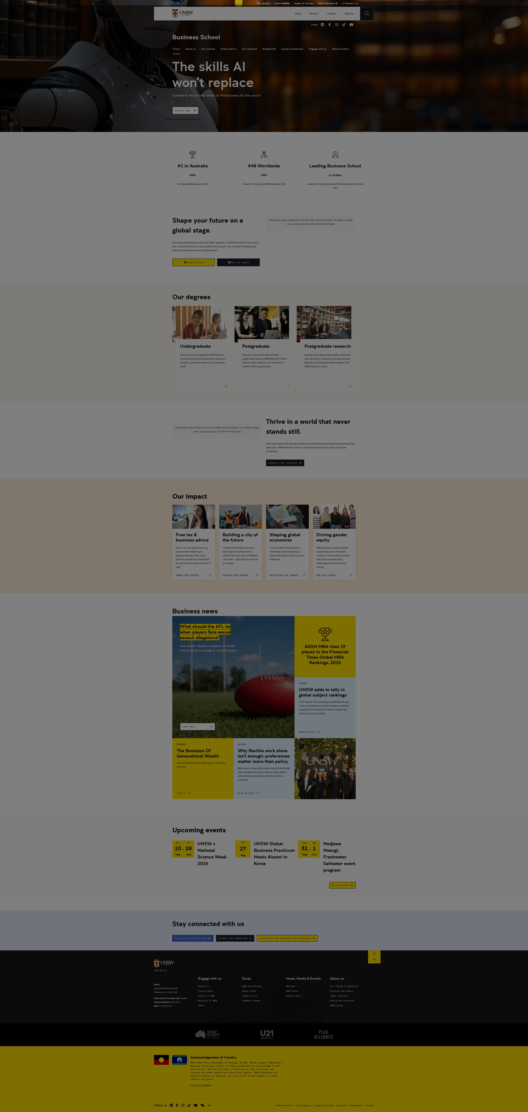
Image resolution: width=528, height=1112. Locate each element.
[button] (185, 110)
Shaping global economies (285, 537)
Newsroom (290, 986)
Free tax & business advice (192, 537)
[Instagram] (336, 24)
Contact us (203, 986)
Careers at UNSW (206, 995)
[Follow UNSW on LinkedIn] (171, 1105)
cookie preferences (301, 223)
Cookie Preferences (284, 1105)
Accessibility (341, 1105)
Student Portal (249, 995)
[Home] (182, 13)
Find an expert (205, 991)
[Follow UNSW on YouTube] (195, 1105)
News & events (340, 48)
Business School (196, 37)
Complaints (369, 1105)
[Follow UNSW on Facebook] (177, 1105)
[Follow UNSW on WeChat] (202, 1105)
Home (176, 48)
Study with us (228, 48)
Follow (314, 24)
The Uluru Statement (200, 1085)
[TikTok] (343, 24)
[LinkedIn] (322, 24)
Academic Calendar (251, 1000)
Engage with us (317, 48)
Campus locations (339, 995)
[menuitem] (298, 13)
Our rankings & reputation (344, 986)
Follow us (160, 1105)
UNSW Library (336, 1005)
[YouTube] (351, 24)
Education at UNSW (207, 1000)
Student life (269, 48)
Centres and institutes (342, 1000)
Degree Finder (249, 991)
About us (190, 48)
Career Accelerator (292, 48)
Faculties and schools (341, 991)
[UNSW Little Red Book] (209, 1105)
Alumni (201, 1005)
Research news (293, 995)
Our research (249, 48)
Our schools (208, 48)
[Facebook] (329, 24)
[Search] (367, 13)
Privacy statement (303, 1105)
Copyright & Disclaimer (323, 1105)
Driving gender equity (331, 537)
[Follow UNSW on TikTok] (189, 1105)
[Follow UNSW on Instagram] (183, 1105)
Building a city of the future (240, 537)
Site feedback (355, 1105)
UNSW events (292, 991)
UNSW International (252, 986)
